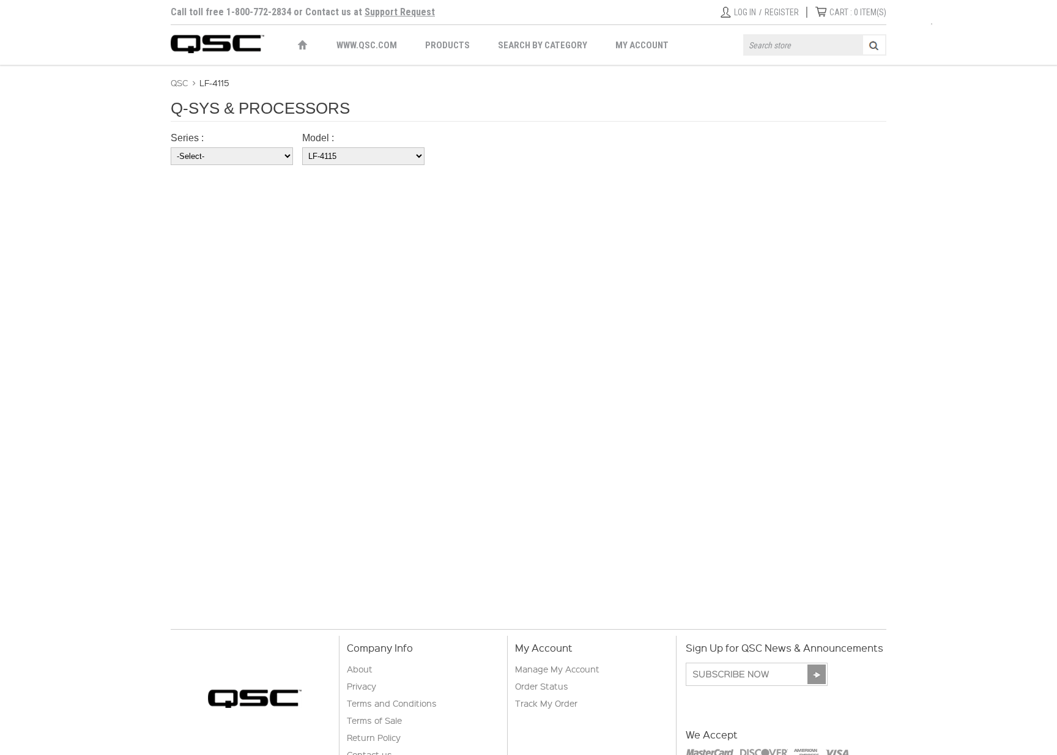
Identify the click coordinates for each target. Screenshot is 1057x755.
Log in (745, 12)
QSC (179, 82)
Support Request (400, 12)
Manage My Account (557, 668)
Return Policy (374, 737)
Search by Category (542, 45)
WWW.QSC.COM (366, 45)
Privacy (361, 685)
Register (782, 12)
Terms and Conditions (392, 703)
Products (447, 45)
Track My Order (546, 703)
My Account (642, 45)
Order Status (541, 685)
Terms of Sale (374, 720)
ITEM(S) (857, 12)
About (360, 668)
